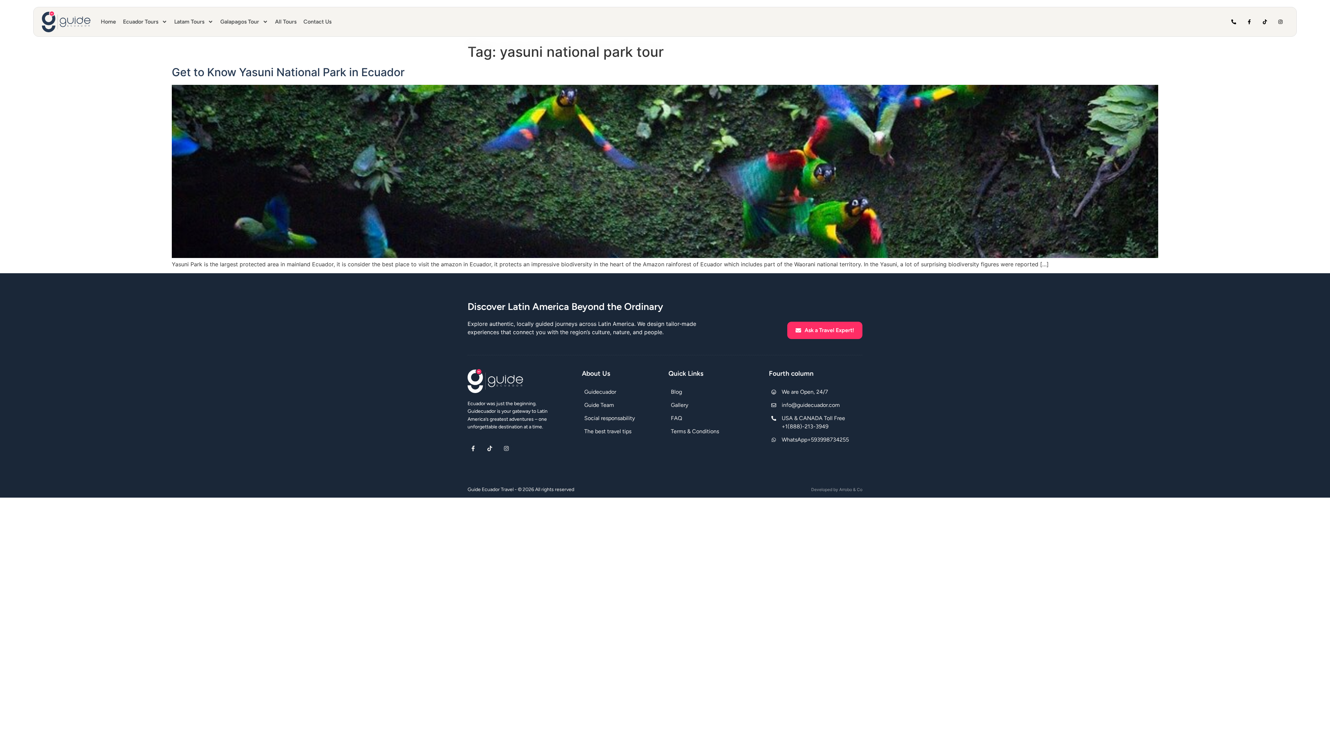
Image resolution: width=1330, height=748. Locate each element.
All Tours (285, 21)
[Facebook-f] (1249, 22)
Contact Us (317, 21)
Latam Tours (189, 21)
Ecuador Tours (140, 21)
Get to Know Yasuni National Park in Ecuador (288, 72)
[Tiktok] (1265, 22)
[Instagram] (1280, 22)
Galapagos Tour (239, 21)
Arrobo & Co (850, 489)
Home (108, 21)
